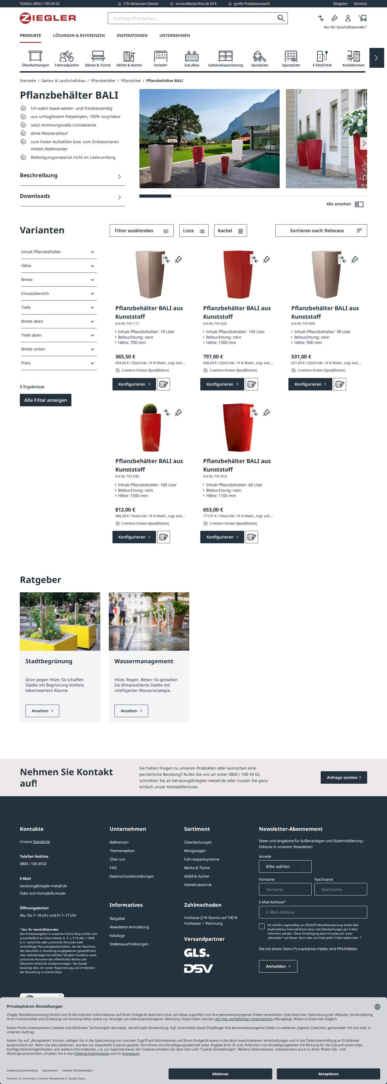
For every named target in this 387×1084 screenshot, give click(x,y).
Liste (189, 230)
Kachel (225, 230)
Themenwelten (122, 850)
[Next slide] (376, 58)
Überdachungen (198, 842)
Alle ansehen (339, 203)
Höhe (26, 265)
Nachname (323, 879)
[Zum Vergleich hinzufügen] (167, 259)
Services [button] (360, 3)
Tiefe (26, 307)
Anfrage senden (342, 777)
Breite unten (33, 349)
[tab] (35, 59)
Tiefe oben (31, 335)
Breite (27, 279)
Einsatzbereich (35, 293)
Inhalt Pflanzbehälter (41, 251)
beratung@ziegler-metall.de (43, 885)
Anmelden (276, 966)
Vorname (267, 879)
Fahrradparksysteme (201, 859)
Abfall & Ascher (196, 876)
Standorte (41, 841)
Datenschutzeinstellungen (132, 876)
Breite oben (32, 321)
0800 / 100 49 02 (33, 863)
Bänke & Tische (197, 867)
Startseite (28, 80)
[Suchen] (281, 18)
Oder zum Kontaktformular (43, 893)
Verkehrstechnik (198, 884)
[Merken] (334, 18)
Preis (26, 362)
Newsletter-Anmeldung (129, 926)
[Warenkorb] (361, 18)
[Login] (348, 18)
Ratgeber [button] (340, 3)
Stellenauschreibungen (129, 943)
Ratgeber (117, 918)
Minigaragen (195, 850)
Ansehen (41, 710)
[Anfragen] (164, 384)
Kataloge (117, 935)
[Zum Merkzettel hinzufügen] (178, 259)
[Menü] (60, 996)
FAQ (113, 867)
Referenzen (119, 842)
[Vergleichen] (321, 18)
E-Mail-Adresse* (272, 902)
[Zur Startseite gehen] (48, 18)
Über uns (117, 859)
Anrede (265, 856)
